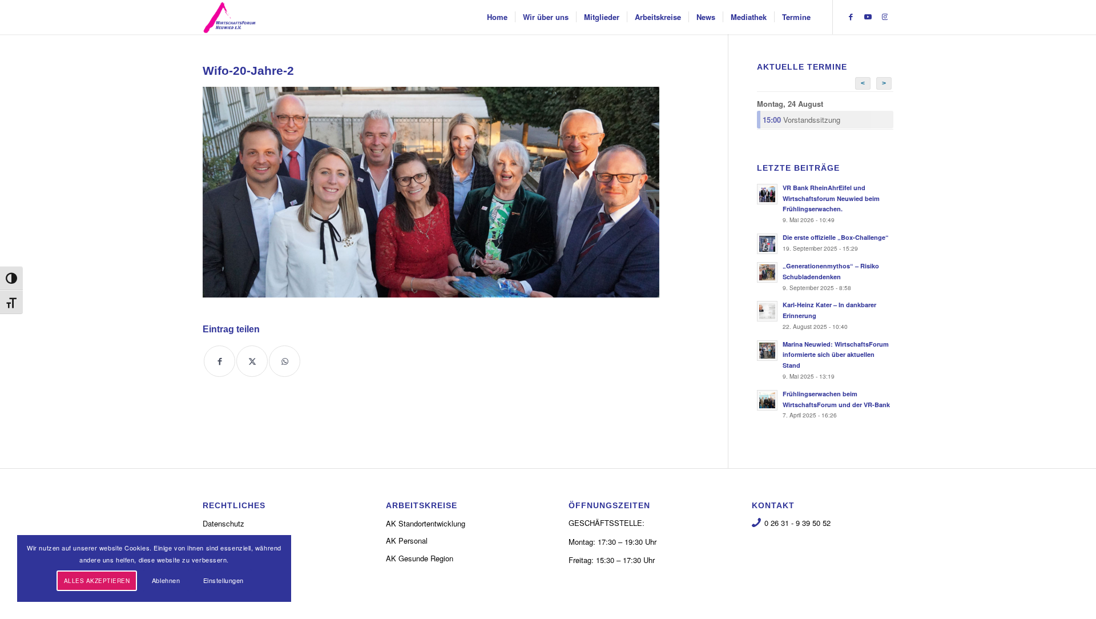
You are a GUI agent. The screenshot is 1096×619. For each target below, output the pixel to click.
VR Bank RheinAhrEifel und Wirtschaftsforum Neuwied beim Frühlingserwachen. (831, 198)
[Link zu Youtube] (867, 16)
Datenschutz (223, 523)
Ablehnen (166, 580)
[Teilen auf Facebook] (219, 361)
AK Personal (407, 540)
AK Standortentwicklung (425, 523)
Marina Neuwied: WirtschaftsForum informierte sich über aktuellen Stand (836, 355)
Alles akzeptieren (97, 581)
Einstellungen (223, 580)
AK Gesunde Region (419, 558)
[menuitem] (497, 17)
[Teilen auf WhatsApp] (284, 361)
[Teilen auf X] (252, 361)
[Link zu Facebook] (850, 16)
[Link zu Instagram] (884, 16)
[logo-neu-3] (229, 17)
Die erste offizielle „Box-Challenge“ (836, 237)
